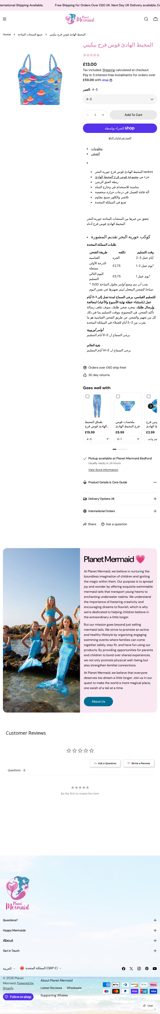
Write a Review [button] (141, 763)
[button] (150, 406)
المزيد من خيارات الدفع (120, 137)
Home (7, 34)
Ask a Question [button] (107, 763)
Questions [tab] (14, 770)
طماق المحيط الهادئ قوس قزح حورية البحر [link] (96, 424)
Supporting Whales (54, 995)
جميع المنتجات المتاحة (30, 34)
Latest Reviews (51, 988)
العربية (7, 968)
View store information (103, 470)
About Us (98, 701)
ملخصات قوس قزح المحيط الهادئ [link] (128, 424)
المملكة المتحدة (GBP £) (42, 968)
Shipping (108, 70)
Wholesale (74, 988)
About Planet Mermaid (57, 980)
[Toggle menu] (4, 19)
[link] (97, 406)
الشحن (95, 154)
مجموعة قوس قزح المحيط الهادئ (117, 177)
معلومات (97, 149)
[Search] (146, 19)
